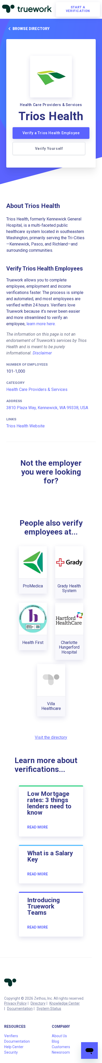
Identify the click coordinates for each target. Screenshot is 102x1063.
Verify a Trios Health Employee (51, 133)
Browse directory (31, 29)
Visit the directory (51, 737)
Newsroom (61, 1052)
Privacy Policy (15, 1003)
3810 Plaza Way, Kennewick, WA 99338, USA (47, 407)
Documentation (20, 1008)
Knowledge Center (64, 1003)
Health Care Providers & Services (36, 389)
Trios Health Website (25, 425)
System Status (49, 1008)
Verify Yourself (49, 148)
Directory (38, 1003)
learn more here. (41, 323)
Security (11, 1052)
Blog (55, 1041)
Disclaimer (42, 353)
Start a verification (78, 9)
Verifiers (11, 1036)
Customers (61, 1047)
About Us (59, 1036)
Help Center (14, 1047)
